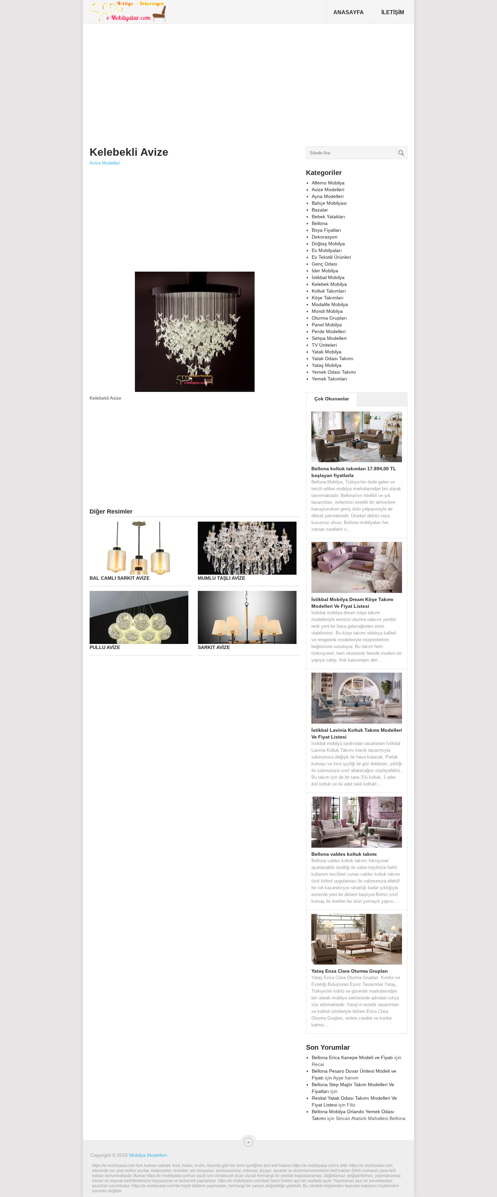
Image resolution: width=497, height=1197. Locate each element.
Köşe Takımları (328, 297)
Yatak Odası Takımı (332, 358)
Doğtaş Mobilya (328, 243)
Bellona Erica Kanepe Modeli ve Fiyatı (352, 1057)
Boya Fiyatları (326, 230)
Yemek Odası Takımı (334, 372)
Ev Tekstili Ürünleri (331, 257)
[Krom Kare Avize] (195, 390)
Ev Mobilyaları (327, 250)
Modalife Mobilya (330, 304)
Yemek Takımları (329, 378)
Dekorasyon (324, 237)
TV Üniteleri (324, 345)
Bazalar (320, 210)
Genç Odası (324, 264)
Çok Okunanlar (331, 398)
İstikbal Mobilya (328, 277)
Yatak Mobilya (326, 351)
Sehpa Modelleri (329, 338)
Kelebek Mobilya (329, 284)
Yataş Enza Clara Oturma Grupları (349, 971)
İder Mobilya (325, 270)
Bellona (320, 223)
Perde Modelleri (329, 331)
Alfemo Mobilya (328, 182)
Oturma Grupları (329, 318)
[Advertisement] (213, 82)
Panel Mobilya (327, 324)
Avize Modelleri (105, 163)
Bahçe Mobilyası (329, 203)
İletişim (392, 12)
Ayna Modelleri (328, 196)
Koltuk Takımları (329, 291)
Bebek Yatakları (328, 216)
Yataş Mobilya (326, 365)
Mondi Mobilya (327, 311)
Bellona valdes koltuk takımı (344, 854)
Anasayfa (348, 12)
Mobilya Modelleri (148, 1155)
